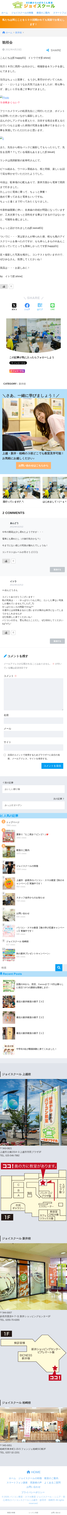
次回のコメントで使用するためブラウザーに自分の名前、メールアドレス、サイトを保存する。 (34, 757)
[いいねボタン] (4, 286)
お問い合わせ (33, 1487)
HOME (35, 1472)
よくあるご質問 (52, 1482)
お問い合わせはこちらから (33, 465)
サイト (7, 742)
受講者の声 (36, 1482)
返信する (57, 569)
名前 (6, 715)
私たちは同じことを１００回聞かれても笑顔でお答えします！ (33, 22)
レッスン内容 (33, 1512)
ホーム (4, 12)
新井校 (22, 383)
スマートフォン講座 (17, 1482)
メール (7, 728)
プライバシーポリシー (33, 1492)
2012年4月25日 (16, 585)
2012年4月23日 (16, 527)
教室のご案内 (43, 12)
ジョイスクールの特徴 (22, 12)
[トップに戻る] (4, 1500)
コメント (10, 676)
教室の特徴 (11, 1512)
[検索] (58, 967)
